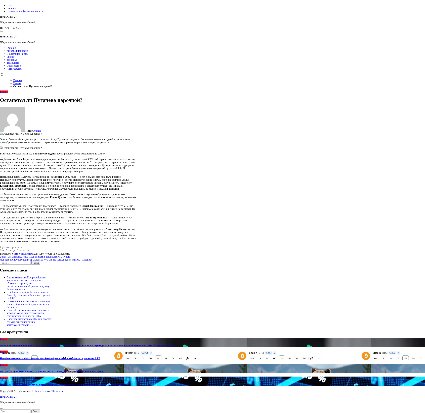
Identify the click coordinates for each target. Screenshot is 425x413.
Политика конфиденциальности (25, 11)
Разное (4, 91)
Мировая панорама (17, 50)
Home (10, 5)
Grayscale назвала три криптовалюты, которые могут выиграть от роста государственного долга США (28, 313)
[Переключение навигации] (1, 31)
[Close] (1, 408)
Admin (37, 130)
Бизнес (10, 56)
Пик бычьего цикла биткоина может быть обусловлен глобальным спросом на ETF (28, 295)
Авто (14, 68)
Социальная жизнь (17, 53)
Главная (11, 8)
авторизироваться (23, 253)
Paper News (41, 391)
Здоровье (12, 59)
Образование (14, 65)
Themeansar (57, 391)
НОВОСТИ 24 (8, 16)
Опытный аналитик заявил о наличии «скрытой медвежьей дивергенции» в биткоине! (28, 304)
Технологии (13, 62)
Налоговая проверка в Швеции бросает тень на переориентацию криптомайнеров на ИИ (29, 322)
